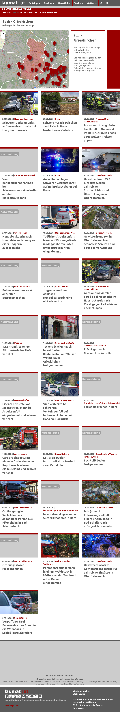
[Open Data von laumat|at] (40, 697)
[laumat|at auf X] (16, 9)
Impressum (78, 707)
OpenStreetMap (50, 87)
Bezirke (48, 3)
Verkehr (78, 3)
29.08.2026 (6, 12)
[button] (8, 65)
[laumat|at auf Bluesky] (21, 9)
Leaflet (38, 87)
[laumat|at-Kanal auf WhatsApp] (25, 9)
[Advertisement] (60, 657)
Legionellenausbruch (48, 12)
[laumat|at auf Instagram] (8, 9)
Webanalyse (79, 693)
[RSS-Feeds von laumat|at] (36, 697)
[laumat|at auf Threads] (12, 9)
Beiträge (34, 3)
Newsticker (64, 3)
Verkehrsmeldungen (28, 12)
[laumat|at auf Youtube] (29, 9)
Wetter (91, 3)
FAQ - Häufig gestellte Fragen (88, 705)
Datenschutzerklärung (84, 702)
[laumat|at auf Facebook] (4, 9)
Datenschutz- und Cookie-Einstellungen (93, 699)
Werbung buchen (81, 691)
